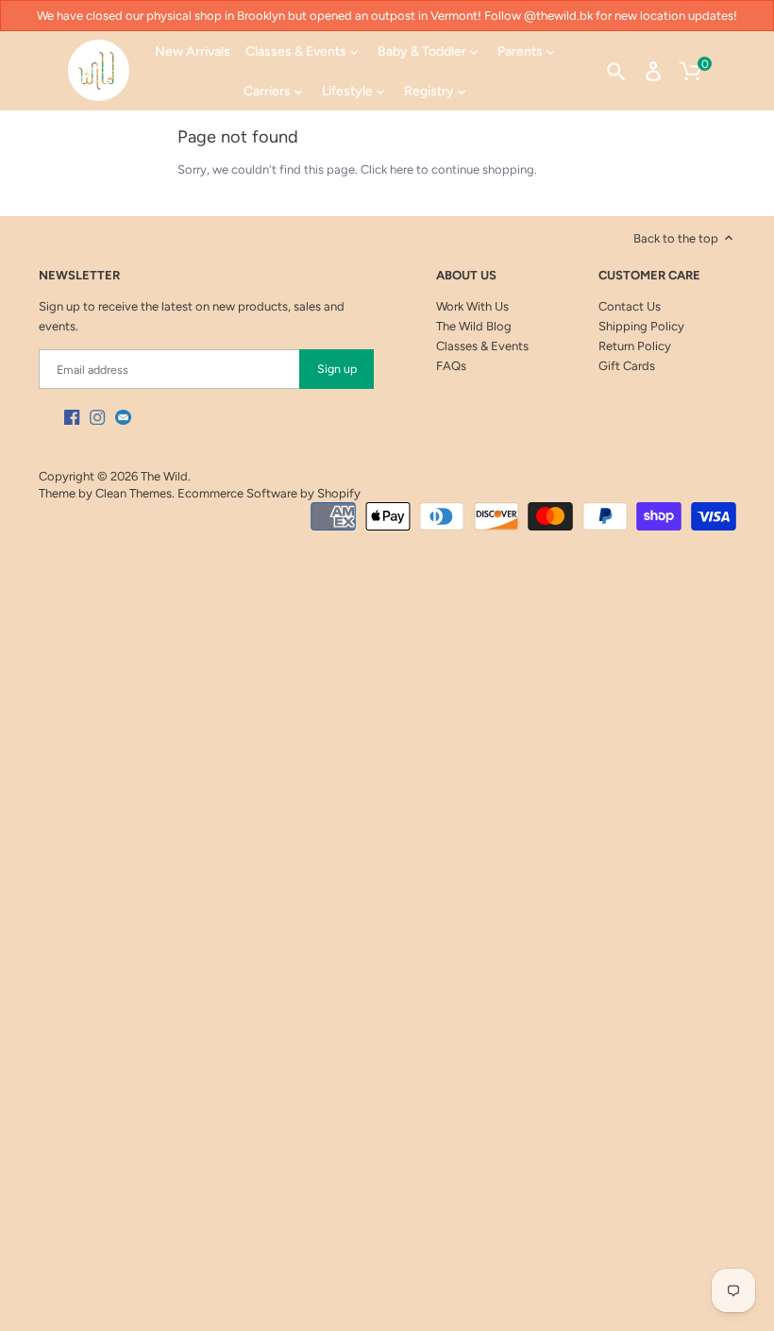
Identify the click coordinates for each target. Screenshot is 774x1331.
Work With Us (472, 306)
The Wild (164, 476)
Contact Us (629, 306)
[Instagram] (97, 416)
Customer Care (649, 275)
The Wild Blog (474, 326)
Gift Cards (626, 366)
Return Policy (634, 346)
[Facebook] (71, 416)
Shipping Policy (641, 326)
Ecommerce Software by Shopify (269, 493)
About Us (466, 275)
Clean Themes (133, 493)
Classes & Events (482, 346)
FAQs (451, 366)
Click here (387, 169)
